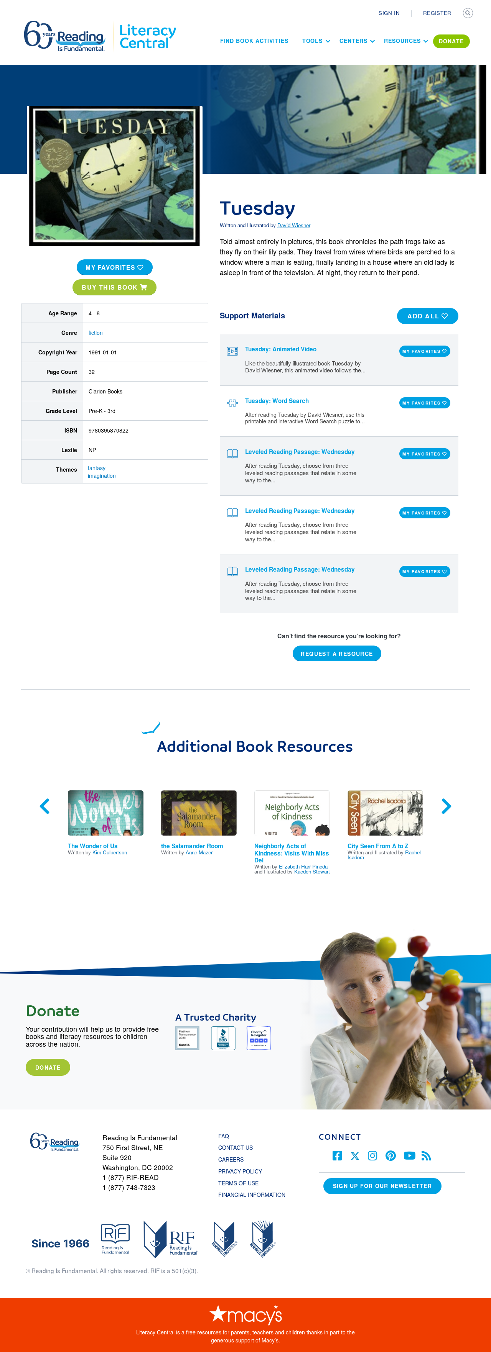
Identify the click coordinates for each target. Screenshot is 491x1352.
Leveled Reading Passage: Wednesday (300, 451)
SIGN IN (389, 12)
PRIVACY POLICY (240, 1171)
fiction (96, 332)
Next (446, 806)
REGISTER (437, 12)
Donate (48, 1067)
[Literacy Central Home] (147, 24)
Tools (312, 40)
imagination (102, 475)
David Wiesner (293, 225)
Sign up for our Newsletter (382, 1186)
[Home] (70, 24)
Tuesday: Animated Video (280, 349)
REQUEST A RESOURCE (337, 653)
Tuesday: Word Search (277, 401)
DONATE (451, 41)
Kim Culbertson (109, 852)
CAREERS (231, 1159)
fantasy (96, 468)
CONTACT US (237, 1147)
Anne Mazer (199, 852)
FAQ (223, 1136)
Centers (353, 40)
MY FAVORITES (111, 267)
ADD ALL (424, 315)
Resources (402, 40)
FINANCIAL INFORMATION (251, 1194)
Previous (44, 806)
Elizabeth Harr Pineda (303, 866)
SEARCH (469, 14)
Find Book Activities (254, 40)
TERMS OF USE (242, 1183)
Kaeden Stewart (312, 871)
